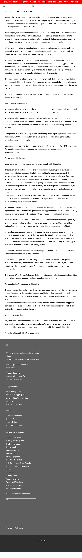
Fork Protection (12, 453)
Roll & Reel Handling (14, 460)
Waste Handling (12, 479)
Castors (9, 401)
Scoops (9, 469)
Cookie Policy (11, 422)
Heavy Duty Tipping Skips (16, 395)
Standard (10, 528)
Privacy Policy (11, 419)
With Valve (19, 528)
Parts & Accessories (14, 404)
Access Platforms (13, 438)
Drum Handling (12, 447)
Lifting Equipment (13, 457)
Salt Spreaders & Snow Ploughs (18, 463)
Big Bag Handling (13, 444)
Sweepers (10, 473)
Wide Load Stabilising (14, 482)
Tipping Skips (11, 476)
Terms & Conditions (14, 416)
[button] (4, 7)
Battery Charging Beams (16, 441)
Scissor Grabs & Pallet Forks (17, 466)
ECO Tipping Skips (13, 392)
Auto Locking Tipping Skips (17, 398)
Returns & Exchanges (14, 425)
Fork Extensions (12, 450)
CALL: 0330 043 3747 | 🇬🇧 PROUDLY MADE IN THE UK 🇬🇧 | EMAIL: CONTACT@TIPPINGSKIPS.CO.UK (41, 2)
